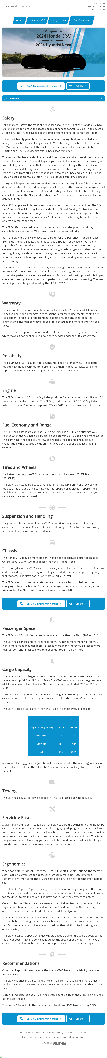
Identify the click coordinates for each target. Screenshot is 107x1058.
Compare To (58, 20)
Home (20, 20)
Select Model (37, 20)
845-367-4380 (98, 9)
